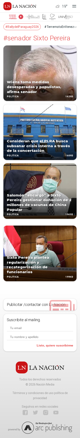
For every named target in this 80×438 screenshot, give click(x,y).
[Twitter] (35, 412)
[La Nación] (19, 6)
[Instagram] (45, 412)
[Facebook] (25, 412)
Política (13, 97)
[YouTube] (55, 412)
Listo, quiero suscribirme (55, 345)
